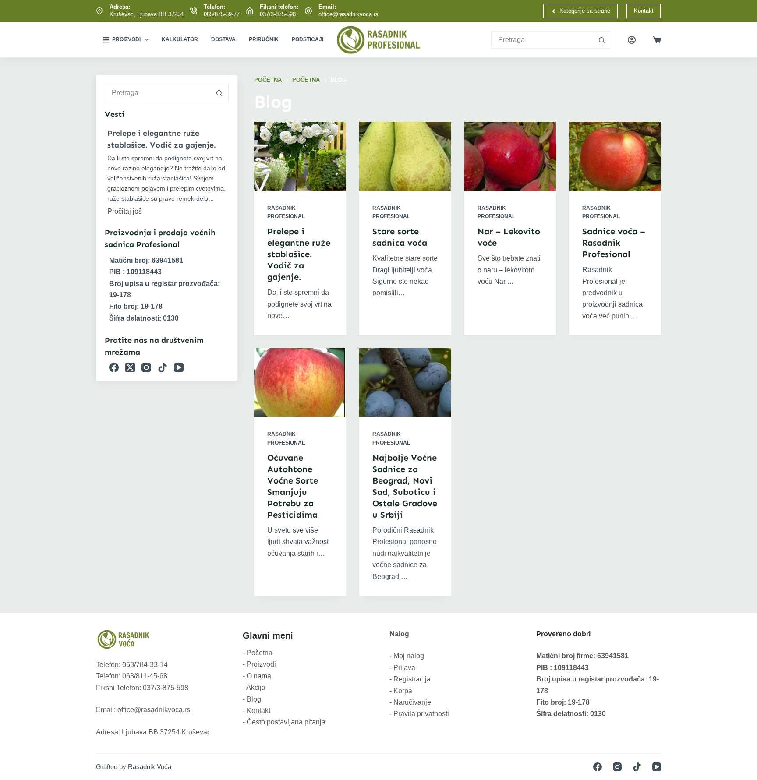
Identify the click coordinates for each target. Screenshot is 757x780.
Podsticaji (307, 39)
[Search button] (601, 40)
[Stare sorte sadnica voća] (405, 156)
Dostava (223, 39)
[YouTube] (179, 367)
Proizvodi (126, 39)
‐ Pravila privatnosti (419, 713)
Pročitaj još (124, 211)
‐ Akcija (254, 687)
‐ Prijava (402, 667)
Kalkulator (180, 39)
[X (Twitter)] (130, 367)
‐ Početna (257, 652)
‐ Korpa (400, 691)
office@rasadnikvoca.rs (348, 14)
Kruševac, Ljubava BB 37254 (147, 14)
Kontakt (644, 10)
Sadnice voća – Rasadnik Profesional (613, 242)
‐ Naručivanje (410, 702)
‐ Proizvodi (259, 664)
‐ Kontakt (256, 710)
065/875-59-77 (222, 14)
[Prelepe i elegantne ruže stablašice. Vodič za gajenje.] (300, 156)
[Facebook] (114, 367)
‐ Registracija (410, 679)
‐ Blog (252, 699)
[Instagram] (146, 367)
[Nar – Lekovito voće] (510, 156)
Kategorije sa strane (584, 10)
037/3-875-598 (278, 14)
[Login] (632, 40)
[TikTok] (162, 367)
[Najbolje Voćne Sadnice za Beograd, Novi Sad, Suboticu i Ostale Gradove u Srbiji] (405, 382)
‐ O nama (257, 676)
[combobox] (543, 40)
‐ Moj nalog (406, 656)
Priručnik (264, 39)
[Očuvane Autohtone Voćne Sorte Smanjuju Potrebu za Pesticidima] (300, 382)
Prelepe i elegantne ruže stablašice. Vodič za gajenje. (298, 254)
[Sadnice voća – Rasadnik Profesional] (615, 156)
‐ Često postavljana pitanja (284, 722)
